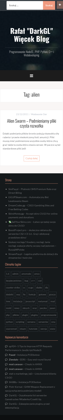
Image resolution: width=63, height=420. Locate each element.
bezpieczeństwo (13, 280)
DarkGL (13, 395)
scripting (20, 322)
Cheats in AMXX (33, 364)
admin (15, 273)
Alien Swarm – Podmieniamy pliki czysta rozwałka (31, 123)
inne (8, 301)
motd (8, 308)
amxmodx (26, 273)
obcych (26, 308)
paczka (43, 308)
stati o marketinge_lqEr (21, 373)
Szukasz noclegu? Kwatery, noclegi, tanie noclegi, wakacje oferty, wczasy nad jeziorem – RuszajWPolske (32, 246)
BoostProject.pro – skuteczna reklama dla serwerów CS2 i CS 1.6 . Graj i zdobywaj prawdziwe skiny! (30, 234)
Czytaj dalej (32, 158)
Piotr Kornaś (15, 386)
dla (46, 287)
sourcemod (11, 328)
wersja (43, 328)
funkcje (32, 294)
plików (16, 315)
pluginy (34, 315)
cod (39, 280)
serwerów (43, 322)
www (52, 328)
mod (53, 301)
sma (53, 322)
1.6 (7, 273)
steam (23, 328)
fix (24, 294)
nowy (16, 308)
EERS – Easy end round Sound (35, 359)
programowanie (48, 315)
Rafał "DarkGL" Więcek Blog (31, 34)
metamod (42, 301)
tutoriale (33, 328)
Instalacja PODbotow (28, 354)
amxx (37, 273)
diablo (39, 287)
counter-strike (13, 287)
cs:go (30, 287)
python (9, 322)
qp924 (12, 346)
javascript (30, 301)
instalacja (17, 301)
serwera (31, 322)
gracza (52, 294)
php (8, 315)
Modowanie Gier (39, 114)
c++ (33, 280)
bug (26, 280)
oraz (35, 308)
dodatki (9, 294)
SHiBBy (13, 382)
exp (18, 294)
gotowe (42, 294)
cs (24, 287)
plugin (25, 315)
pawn (52, 308)
